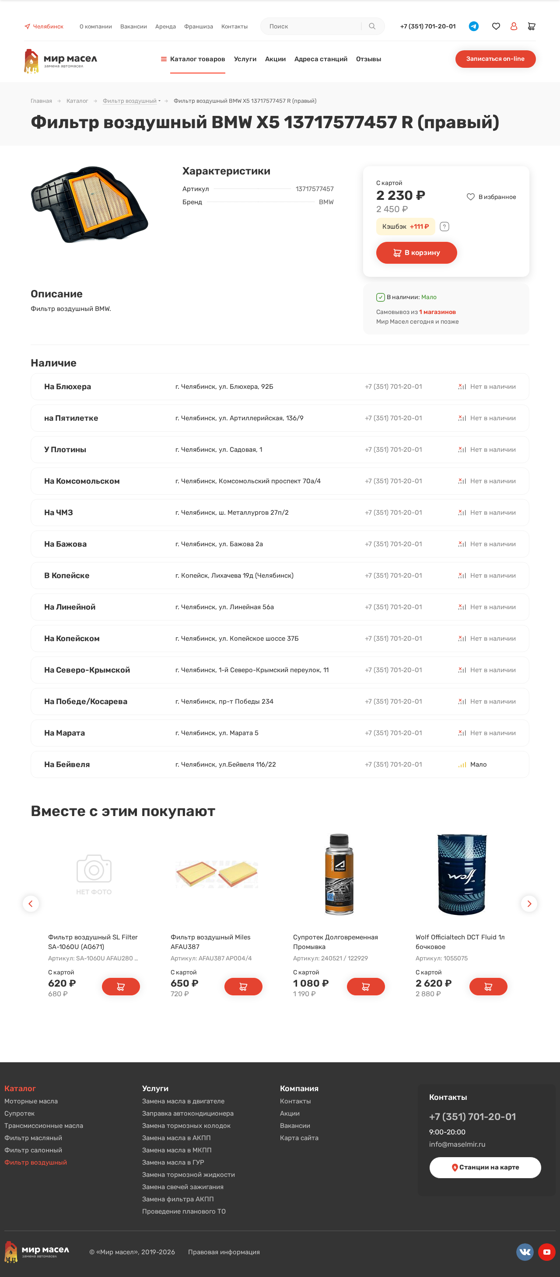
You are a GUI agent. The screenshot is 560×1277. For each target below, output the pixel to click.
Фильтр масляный (33, 1138)
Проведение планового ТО (184, 1211)
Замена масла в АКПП (176, 1138)
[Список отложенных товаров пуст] (496, 26)
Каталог (20, 1088)
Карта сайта (299, 1138)
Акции (290, 1113)
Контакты (295, 1101)
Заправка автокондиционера (188, 1113)
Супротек (19, 1113)
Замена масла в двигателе (183, 1101)
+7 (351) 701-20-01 (427, 26)
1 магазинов (437, 312)
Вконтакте (525, 1252)
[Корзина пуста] (532, 26)
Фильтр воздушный (35, 1162)
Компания (299, 1088)
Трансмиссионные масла (43, 1126)
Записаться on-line (495, 59)
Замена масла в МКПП (177, 1150)
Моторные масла (31, 1101)
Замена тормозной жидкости (188, 1175)
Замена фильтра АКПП (178, 1199)
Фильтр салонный (33, 1150)
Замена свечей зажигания (183, 1187)
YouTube (547, 1252)
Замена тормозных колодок (186, 1126)
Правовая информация (224, 1252)
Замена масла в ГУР (173, 1162)
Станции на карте (488, 1167)
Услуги (155, 1088)
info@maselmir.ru (457, 1144)
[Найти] (372, 26)
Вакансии (295, 1126)
